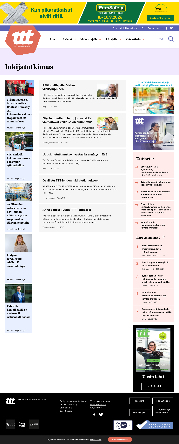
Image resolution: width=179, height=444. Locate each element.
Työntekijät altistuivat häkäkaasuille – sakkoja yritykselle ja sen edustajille (156, 279)
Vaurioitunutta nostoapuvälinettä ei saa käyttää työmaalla (154, 295)
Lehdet (67, 39)
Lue (52, 39)
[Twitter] (171, 28)
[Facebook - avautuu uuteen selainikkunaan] (94, 414)
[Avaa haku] (171, 39)
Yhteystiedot (134, 39)
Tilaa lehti (117, 28)
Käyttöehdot (96, 407)
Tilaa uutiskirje (132, 28)
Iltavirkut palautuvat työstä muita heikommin (155, 264)
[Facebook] (166, 28)
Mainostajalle (88, 39)
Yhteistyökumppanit (100, 401)
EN (143, 28)
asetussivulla (95, 439)
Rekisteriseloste (98, 404)
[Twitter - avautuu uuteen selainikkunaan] (101, 414)
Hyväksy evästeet (120, 439)
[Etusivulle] (23, 38)
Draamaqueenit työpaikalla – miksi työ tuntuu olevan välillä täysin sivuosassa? (157, 312)
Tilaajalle (111, 39)
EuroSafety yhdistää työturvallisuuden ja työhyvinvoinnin (152, 249)
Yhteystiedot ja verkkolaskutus (162, 411)
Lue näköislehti (153, 386)
